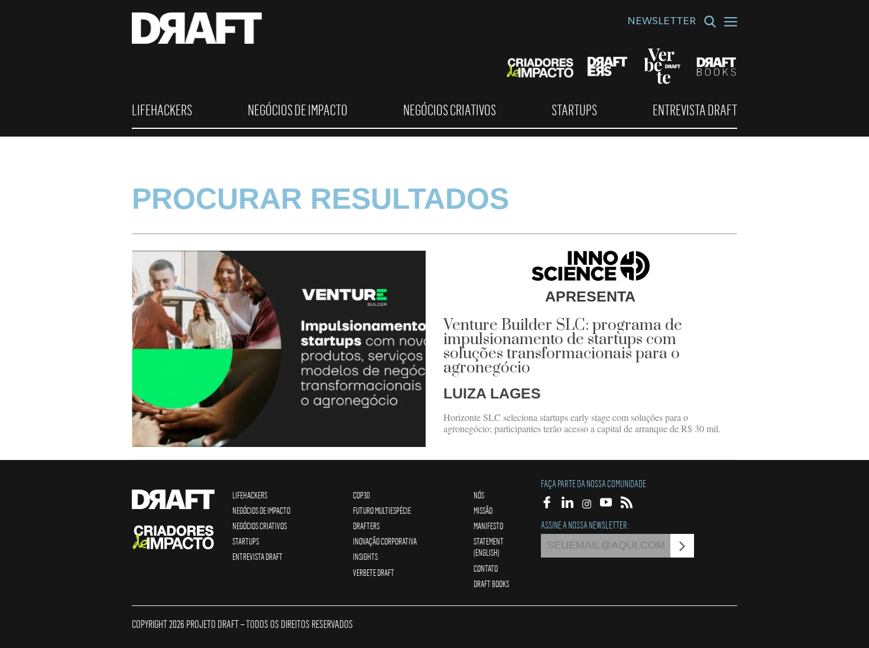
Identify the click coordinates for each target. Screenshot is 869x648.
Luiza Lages (492, 393)
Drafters (366, 525)
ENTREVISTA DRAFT (695, 110)
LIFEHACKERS (162, 110)
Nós (479, 495)
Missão (483, 510)
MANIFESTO (488, 525)
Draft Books (491, 583)
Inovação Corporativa (385, 541)
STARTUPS (574, 110)
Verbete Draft (373, 572)
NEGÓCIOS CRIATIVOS (449, 110)
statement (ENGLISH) (489, 547)
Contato (486, 568)
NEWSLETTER (661, 22)
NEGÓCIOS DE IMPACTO (298, 110)
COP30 (361, 495)
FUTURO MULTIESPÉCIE (382, 510)
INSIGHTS (365, 556)
